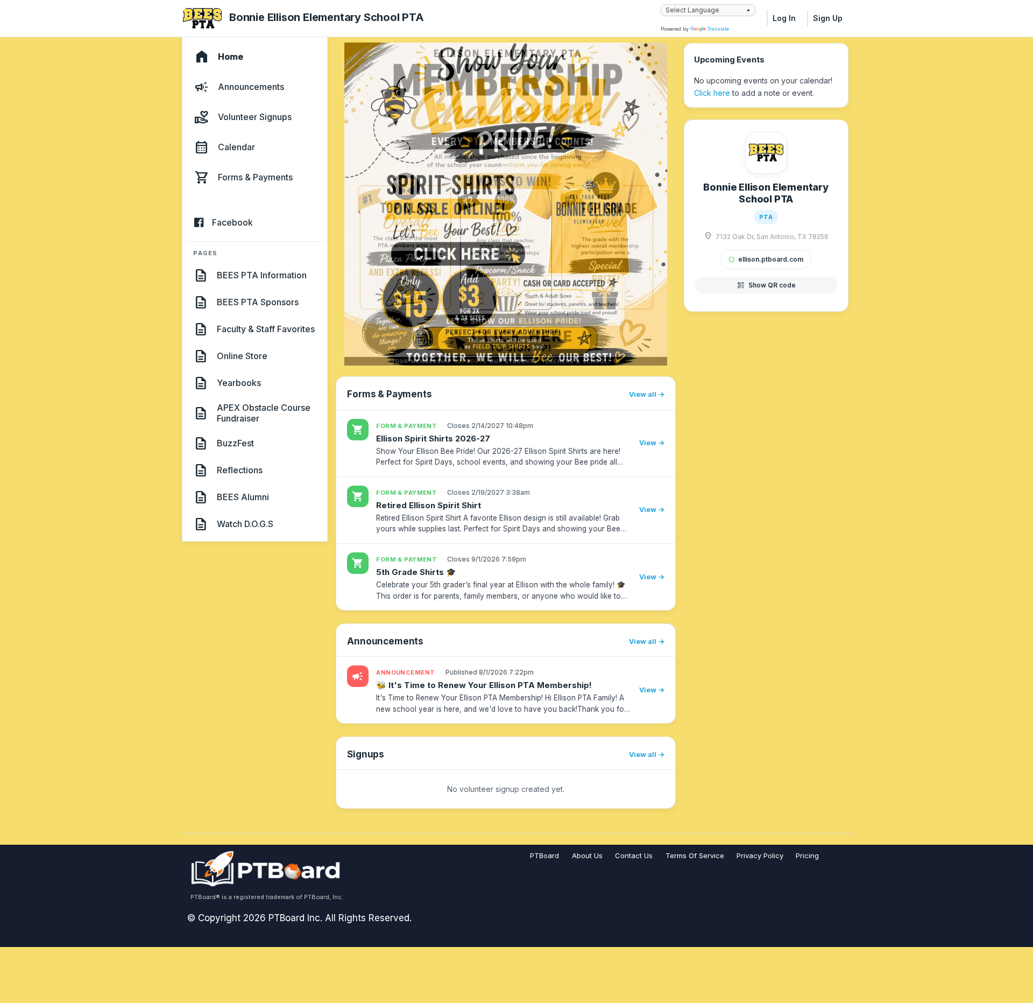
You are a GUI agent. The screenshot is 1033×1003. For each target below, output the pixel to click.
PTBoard (544, 855)
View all (642, 394)
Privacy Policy (760, 855)
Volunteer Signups (255, 117)
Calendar (236, 147)
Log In (784, 18)
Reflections (240, 470)
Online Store (242, 355)
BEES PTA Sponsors (258, 302)
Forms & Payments (255, 178)
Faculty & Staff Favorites (266, 329)
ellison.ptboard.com (765, 259)
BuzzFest (235, 443)
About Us (587, 855)
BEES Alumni (243, 497)
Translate (718, 29)
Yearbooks (239, 382)
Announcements (251, 87)
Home (230, 57)
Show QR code (766, 285)
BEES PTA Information (262, 275)
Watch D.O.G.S (245, 523)
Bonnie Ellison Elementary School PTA (326, 17)
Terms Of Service (695, 855)
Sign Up (828, 18)
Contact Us (634, 855)
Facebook (232, 223)
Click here (712, 92)
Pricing (807, 855)
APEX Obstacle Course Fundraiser (263, 413)
